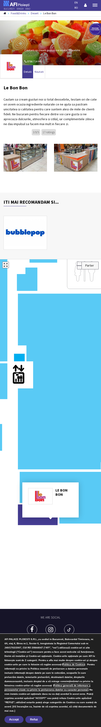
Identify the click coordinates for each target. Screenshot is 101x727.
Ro (76, 7)
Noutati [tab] (39, 71)
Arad (27, 8)
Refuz (34, 719)
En (76, 2)
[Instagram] (51, 630)
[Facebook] (32, 630)
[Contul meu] (85, 5)
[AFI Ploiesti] (16, 4)
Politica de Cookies (73, 664)
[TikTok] (69, 630)
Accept (14, 719)
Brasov (20, 8)
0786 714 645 (34, 61)
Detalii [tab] (28, 71)
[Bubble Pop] (25, 233)
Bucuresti (9, 8)
